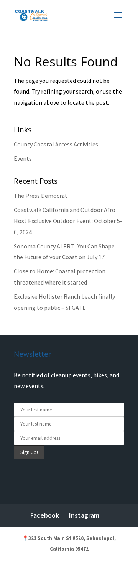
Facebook (44, 515)
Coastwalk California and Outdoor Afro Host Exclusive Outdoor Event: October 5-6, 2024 (68, 221)
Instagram (84, 515)
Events (23, 158)
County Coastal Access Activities (56, 144)
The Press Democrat (40, 195)
